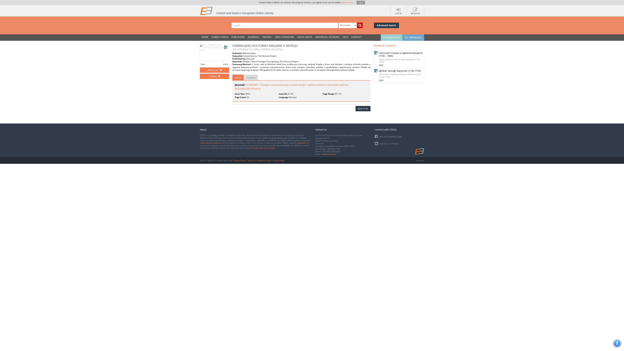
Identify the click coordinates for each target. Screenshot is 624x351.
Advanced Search (386, 25)
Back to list (363, 108)
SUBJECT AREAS (220, 37)
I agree (361, 2)
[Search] (360, 25)
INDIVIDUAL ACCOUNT (327, 37)
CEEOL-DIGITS (304, 37)
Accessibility (278, 160)
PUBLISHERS (238, 37)
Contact (356, 37)
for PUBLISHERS (391, 37)
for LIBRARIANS (413, 37)
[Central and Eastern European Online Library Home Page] (237, 10)
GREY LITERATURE (284, 37)
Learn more (347, 2)
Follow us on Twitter (389, 143)
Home (205, 37)
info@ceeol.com (328, 154)
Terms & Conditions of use (259, 160)
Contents (251, 77)
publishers (302, 143)
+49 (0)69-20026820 (331, 151)
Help (345, 37)
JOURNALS (253, 37)
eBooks (267, 37)
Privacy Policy (239, 160)
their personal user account (262, 148)
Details (238, 77)
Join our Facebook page (390, 136)
